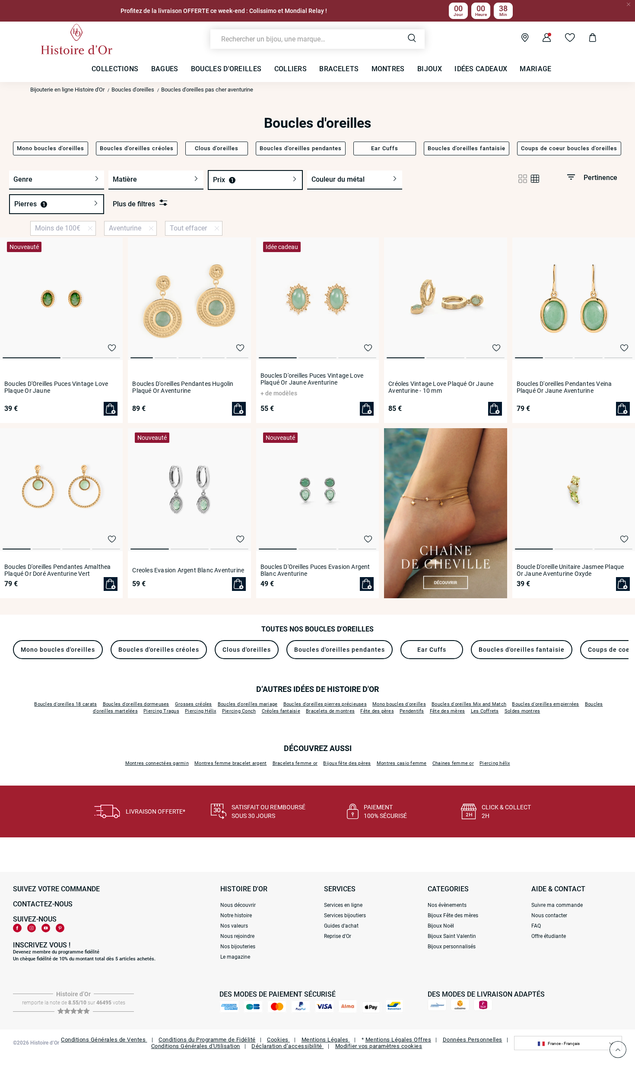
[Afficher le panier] (586, 39)
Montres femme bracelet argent (230, 763)
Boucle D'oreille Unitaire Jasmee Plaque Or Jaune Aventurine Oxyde (570, 570)
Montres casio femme (402, 763)
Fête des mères (447, 711)
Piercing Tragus (161, 711)
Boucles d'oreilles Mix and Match (469, 704)
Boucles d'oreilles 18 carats (65, 704)
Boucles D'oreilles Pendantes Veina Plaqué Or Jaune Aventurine (564, 387)
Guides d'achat (341, 926)
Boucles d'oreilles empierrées (545, 704)
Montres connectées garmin (157, 763)
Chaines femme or (453, 763)
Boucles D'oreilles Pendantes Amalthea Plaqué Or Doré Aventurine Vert (57, 570)
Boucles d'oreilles (132, 89)
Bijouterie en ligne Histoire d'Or (67, 89)
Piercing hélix (494, 763)
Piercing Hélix (200, 711)
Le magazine (235, 957)
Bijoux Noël (441, 926)
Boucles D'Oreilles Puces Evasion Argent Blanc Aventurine (315, 570)
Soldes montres (522, 711)
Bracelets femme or (295, 763)
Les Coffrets (485, 711)
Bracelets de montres (330, 711)
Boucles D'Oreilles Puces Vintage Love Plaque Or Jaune (56, 387)
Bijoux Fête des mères (453, 915)
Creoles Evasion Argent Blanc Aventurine (188, 570)
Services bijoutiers (345, 915)
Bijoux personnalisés (452, 947)
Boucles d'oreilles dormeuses (136, 704)
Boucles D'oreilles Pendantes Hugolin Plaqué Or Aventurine (182, 387)
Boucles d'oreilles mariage (248, 704)
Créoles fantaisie (281, 711)
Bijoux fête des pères (347, 763)
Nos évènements (447, 905)
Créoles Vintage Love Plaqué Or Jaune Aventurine (440, 387)
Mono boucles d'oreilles (399, 704)
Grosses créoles (193, 704)
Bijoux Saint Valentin (452, 936)
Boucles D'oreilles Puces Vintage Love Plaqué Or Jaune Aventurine (311, 379)
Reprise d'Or (337, 936)
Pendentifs (412, 711)
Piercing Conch (239, 711)
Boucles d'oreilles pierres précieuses (325, 704)
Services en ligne (343, 905)
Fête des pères (377, 711)
